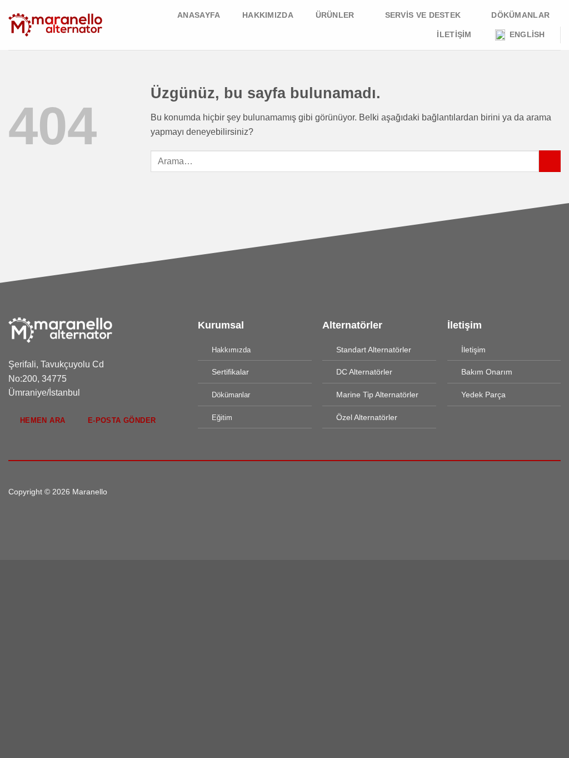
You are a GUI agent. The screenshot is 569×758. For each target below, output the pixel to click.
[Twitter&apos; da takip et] (291, 492)
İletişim (454, 34)
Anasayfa (198, 15)
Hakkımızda (267, 15)
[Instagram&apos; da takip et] (277, 492)
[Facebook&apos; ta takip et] (263, 492)
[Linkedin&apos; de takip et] (305, 492)
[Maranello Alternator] (55, 24)
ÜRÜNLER (335, 15)
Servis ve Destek (423, 15)
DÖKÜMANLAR (520, 15)
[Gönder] (550, 161)
